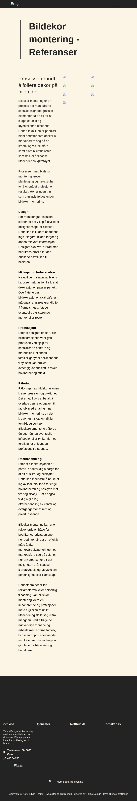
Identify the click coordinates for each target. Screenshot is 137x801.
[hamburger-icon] (117, 4)
